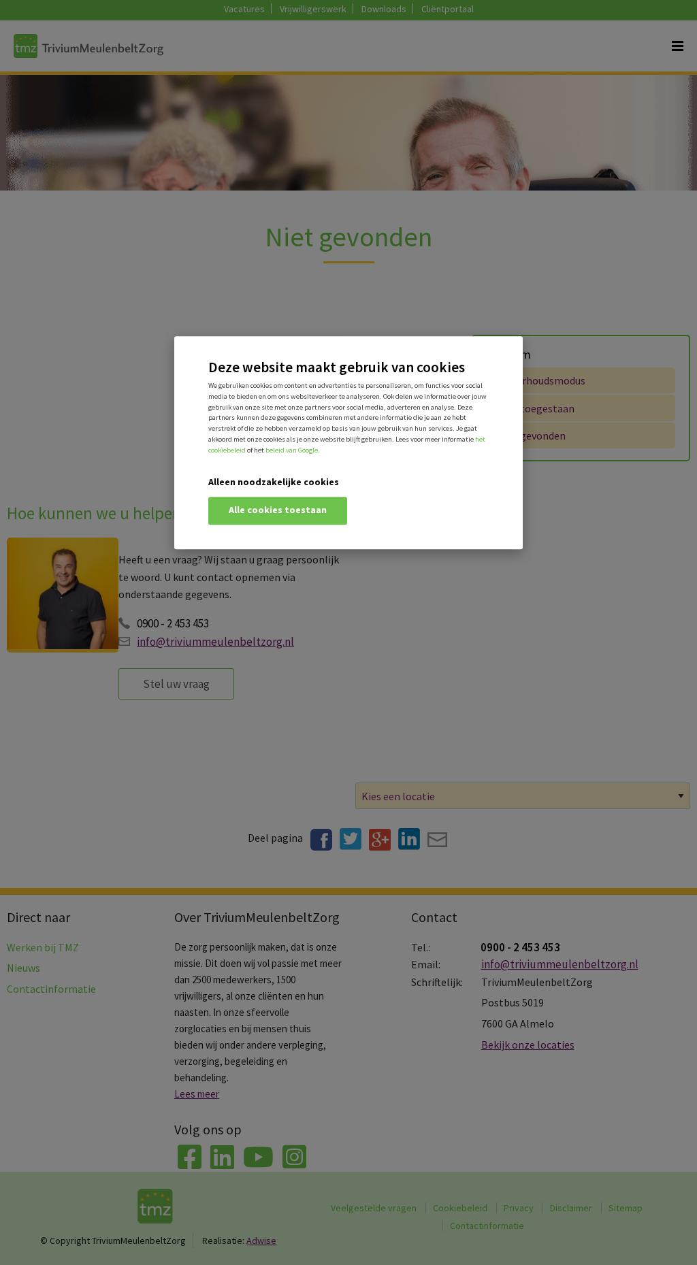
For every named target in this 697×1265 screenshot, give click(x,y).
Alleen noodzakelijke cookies (273, 482)
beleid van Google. (292, 450)
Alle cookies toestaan (278, 510)
